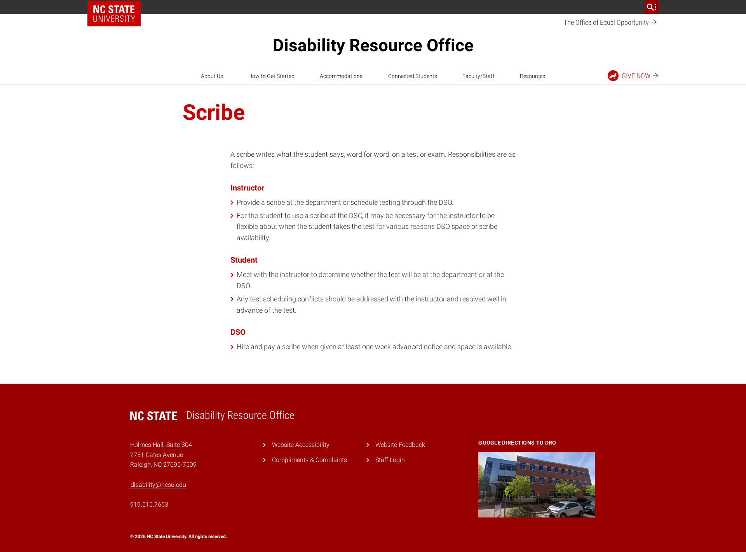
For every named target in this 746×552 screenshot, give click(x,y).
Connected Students (412, 76)
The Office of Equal (607, 22)
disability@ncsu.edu (158, 484)
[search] (652, 7)
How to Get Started (271, 76)
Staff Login (390, 460)
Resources (532, 76)
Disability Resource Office (373, 45)
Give (636, 76)
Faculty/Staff (478, 76)
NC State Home (116, 7)
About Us (212, 76)
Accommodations (341, 76)
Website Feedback (400, 444)
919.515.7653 (149, 504)
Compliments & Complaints (309, 460)
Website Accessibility (300, 444)
